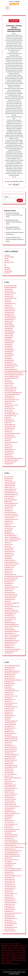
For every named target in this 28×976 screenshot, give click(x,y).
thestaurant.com (9, 874)
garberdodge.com (9, 496)
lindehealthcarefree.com (11, 673)
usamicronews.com (9, 909)
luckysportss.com (9, 906)
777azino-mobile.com (10, 387)
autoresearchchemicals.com (12, 649)
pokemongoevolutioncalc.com (13, 913)
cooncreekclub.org (9, 484)
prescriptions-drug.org (10, 514)
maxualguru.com (9, 726)
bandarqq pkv (8, 271)
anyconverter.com (9, 551)
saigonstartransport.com (11, 587)
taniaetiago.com (9, 453)
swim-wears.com (9, 498)
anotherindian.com (9, 449)
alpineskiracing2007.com (11, 624)
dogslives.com (8, 783)
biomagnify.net (8, 463)
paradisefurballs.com (10, 733)
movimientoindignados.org (12, 433)
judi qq (6, 258)
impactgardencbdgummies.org (13, 458)
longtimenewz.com (9, 904)
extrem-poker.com (9, 408)
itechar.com (7, 300)
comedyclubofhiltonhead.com (13, 851)
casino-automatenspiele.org (12, 539)
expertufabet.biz (9, 325)
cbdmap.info (8, 687)
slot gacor (7, 255)
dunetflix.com (8, 431)
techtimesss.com (9, 507)
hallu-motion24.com (10, 617)
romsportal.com (8, 925)
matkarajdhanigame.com (11, 690)
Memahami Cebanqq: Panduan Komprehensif (15, 233)
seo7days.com (8, 572)
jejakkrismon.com (9, 555)
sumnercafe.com (9, 430)
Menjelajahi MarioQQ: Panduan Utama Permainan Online (14, 222)
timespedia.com (9, 553)
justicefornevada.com (10, 760)
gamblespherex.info (10, 811)
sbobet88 (8, 955)
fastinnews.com (8, 895)
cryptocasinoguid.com (10, 369)
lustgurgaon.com (9, 710)
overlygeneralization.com (11, 754)
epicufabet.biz (8, 353)
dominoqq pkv (17, 943)
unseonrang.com (9, 772)
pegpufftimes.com (9, 485)
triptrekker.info (8, 817)
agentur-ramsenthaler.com (12, 813)
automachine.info (9, 801)
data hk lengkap (9, 257)
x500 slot (16, 948)
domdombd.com (9, 890)
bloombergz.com (9, 533)
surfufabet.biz (8, 344)
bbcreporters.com (9, 367)
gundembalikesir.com (10, 298)
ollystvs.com (7, 779)
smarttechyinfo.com (10, 722)
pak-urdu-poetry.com (10, 774)
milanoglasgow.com (10, 613)
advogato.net (8, 530)
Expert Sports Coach (19, 972)
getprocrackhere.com (10, 893)
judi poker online (9, 262)
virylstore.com (8, 508)
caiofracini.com (8, 769)
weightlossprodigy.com (11, 721)
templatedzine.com (9, 424)
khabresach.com (9, 645)
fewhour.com (8, 744)
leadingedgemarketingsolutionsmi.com (15, 371)
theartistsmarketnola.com (11, 606)
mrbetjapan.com (9, 567)
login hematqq (5, 958)
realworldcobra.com (10, 799)
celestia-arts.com (9, 487)
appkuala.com (8, 571)
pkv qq (10, 943)
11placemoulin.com (9, 715)
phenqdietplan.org (9, 428)
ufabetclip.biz (8, 323)
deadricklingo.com (9, 808)
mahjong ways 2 (11, 950)
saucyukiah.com (9, 476)
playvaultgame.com (10, 922)
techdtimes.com (8, 294)
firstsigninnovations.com (11, 494)
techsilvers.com (8, 419)
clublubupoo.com (9, 877)
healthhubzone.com (10, 303)
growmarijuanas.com (10, 751)
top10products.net (9, 676)
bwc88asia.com (8, 406)
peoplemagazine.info (10, 287)
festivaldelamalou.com (11, 492)
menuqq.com (4, 943)
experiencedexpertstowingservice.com (15, 843)
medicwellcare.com (10, 831)
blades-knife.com (9, 792)
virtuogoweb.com (9, 312)
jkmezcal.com (8, 867)
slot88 (7, 960)
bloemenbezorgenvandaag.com (13, 576)
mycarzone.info (8, 822)
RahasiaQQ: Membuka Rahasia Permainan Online (13, 228)
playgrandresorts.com (10, 923)
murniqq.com (23, 955)
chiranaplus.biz (8, 608)
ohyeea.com (7, 444)
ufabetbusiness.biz (9, 332)
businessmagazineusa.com (12, 829)
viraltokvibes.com (9, 517)
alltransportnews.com (10, 364)
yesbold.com (8, 301)
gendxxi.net (7, 818)
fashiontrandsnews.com (11, 366)
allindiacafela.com (9, 622)
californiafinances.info (10, 596)
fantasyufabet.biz (9, 326)
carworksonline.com (10, 505)
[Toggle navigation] (7, 8)
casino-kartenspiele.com (11, 537)
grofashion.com (8, 911)
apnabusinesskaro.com (11, 651)
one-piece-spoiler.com (10, 794)
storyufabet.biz (8, 351)
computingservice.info (10, 767)
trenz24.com (7, 546)
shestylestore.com (9, 929)
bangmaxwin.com (9, 588)
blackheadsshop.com (10, 845)
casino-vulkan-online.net (11, 626)
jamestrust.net (8, 544)
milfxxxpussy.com (9, 435)
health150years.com (10, 512)
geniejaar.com (8, 712)
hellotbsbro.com (8, 763)
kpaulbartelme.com (10, 849)
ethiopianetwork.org (10, 756)
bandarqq (14, 958)
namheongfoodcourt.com (11, 612)
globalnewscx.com (9, 781)
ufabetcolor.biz (8, 335)
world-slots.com (8, 694)
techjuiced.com (8, 307)
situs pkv (10, 947)
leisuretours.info (8, 762)
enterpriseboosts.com (10, 535)
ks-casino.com (8, 410)
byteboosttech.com (9, 309)
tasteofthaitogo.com (10, 580)
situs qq (6, 260)
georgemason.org (9, 667)
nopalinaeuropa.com (10, 462)
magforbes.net (8, 521)
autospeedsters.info (10, 802)
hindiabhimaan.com (10, 644)
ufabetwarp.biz (8, 321)
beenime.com (8, 858)
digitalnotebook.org (10, 724)
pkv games (16, 184)
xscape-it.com (8, 385)
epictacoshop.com (9, 592)
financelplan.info (9, 681)
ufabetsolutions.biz (9, 341)
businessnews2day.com (11, 835)
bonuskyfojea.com (9, 881)
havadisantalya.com (10, 293)
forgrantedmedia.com (10, 500)
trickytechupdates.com (11, 642)
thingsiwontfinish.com (10, 931)
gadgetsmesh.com (9, 758)
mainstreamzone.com (10, 749)
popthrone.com (8, 692)
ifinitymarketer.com (9, 899)
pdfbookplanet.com (10, 785)
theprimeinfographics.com (11, 854)
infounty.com (8, 403)
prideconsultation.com (10, 703)
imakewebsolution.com (11, 696)
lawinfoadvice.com (9, 426)
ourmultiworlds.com (10, 482)
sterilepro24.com (9, 838)
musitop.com (8, 439)
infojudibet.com (8, 685)
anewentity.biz (8, 569)
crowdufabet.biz (9, 360)
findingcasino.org (9, 797)
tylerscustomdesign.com (11, 503)
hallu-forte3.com (9, 615)
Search (6, 197)
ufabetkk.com (8, 558)
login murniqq (21, 957)
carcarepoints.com (9, 412)
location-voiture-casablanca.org (13, 847)
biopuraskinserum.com (10, 594)
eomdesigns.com (9, 815)
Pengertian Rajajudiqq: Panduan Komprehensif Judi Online (14, 215)
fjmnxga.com (8, 585)
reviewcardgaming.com (11, 842)
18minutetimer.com (9, 746)
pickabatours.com (9, 678)
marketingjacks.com (10, 638)
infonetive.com (8, 590)
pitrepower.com (8, 628)
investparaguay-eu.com (11, 405)
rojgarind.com (8, 742)
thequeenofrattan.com (10, 788)
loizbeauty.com (8, 549)
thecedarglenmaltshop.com (12, 665)
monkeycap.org (8, 523)
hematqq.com (5, 957)
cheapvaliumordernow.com (12, 856)
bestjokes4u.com (9, 708)
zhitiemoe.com (8, 446)
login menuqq (13, 957)
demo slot (10, 948)
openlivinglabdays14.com (11, 376)
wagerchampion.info (10, 804)
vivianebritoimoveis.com (11, 519)
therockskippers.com (10, 619)
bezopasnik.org (8, 583)
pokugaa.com (8, 920)
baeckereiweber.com (10, 285)
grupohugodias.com (10, 415)
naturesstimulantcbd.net (11, 460)
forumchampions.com (10, 489)
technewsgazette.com (10, 562)
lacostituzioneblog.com (11, 442)
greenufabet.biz (9, 334)
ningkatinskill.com (9, 421)
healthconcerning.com (10, 740)
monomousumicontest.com (12, 806)
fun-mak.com (8, 861)
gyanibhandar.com (9, 319)
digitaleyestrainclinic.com (11, 631)
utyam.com (7, 440)
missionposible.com (9, 633)
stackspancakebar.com (11, 610)
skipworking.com (9, 548)
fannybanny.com (9, 897)
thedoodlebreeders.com (11, 414)
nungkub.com (8, 447)
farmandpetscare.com (10, 765)
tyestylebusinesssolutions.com (12, 870)
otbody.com (7, 542)
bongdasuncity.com (10, 728)
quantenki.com (8, 827)
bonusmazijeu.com (9, 879)
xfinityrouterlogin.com (10, 637)
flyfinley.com (7, 701)
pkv (26, 947)
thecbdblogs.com (9, 647)
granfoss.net (7, 621)
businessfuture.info (9, 683)
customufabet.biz (9, 350)
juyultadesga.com (9, 398)
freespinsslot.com (9, 731)
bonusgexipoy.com (9, 884)
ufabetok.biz (8, 357)
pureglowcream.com (10, 574)
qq (5, 264)
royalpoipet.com (9, 872)
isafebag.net (8, 532)
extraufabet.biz (8, 337)
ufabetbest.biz (8, 346)
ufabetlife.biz (8, 339)
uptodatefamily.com (10, 437)
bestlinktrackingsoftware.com (12, 875)
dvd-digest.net (8, 605)
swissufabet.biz (8, 330)
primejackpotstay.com (10, 918)
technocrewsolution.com (11, 516)
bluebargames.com (10, 491)
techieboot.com (8, 296)
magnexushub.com (9, 310)
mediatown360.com (10, 629)
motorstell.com (8, 510)
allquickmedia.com (9, 560)
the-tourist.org (8, 528)
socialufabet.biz (9, 342)
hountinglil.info (8, 705)
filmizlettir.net (8, 480)
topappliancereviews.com (11, 640)
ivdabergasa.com (9, 396)
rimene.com (7, 601)
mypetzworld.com (9, 401)
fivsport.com (7, 422)
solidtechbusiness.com (10, 840)
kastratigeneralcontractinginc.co (13, 373)
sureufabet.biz (8, 348)
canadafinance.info (10, 597)
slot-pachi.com (8, 730)
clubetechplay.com (9, 888)
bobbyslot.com (8, 714)
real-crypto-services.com (11, 399)
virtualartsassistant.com (11, 852)
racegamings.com (9, 916)
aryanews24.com (9, 383)
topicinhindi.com (9, 669)
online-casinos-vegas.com (11, 635)
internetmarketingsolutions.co (12, 778)
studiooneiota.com (9, 795)
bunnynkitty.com (9, 581)
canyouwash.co (8, 291)
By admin (11, 181)
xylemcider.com (8, 451)
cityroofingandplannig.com (12, 394)
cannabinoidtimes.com (10, 737)
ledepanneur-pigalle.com (11, 603)
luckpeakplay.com (9, 907)
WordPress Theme (14, 973)
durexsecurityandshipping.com (13, 392)
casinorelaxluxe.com (10, 886)
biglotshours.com (9, 314)
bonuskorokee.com (9, 883)
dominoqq (7, 267)
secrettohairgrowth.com (11, 578)
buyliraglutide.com (9, 316)
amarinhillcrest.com (10, 526)
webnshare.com (8, 753)
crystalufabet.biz (9, 355)
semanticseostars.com (10, 747)
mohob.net (7, 719)
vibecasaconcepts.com (11, 824)
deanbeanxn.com (9, 689)
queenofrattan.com (10, 786)
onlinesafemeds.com (10, 318)
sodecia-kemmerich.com (11, 859)
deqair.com (7, 417)
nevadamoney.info (9, 599)
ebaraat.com (8, 305)
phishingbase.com (9, 915)
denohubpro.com (9, 790)
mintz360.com (8, 717)
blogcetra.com (8, 776)
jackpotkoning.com (9, 900)
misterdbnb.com (9, 865)
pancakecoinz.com (9, 699)
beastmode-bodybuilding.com (13, 680)
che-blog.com (8, 697)
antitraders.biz (8, 382)
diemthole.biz (8, 556)
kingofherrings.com (9, 565)
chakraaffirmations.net (11, 706)
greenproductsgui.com (10, 738)
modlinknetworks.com (10, 902)
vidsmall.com (8, 833)
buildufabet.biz (8, 362)
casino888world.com (10, 863)
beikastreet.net (8, 478)
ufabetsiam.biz (8, 328)
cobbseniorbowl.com (10, 389)
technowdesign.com (10, 390)
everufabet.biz (8, 358)
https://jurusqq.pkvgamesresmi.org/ (10, 963)
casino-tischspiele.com (10, 540)
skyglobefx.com (8, 810)
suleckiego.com (8, 653)
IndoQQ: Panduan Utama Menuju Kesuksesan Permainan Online (15, 239)
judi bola (21, 947)
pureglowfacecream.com (11, 564)
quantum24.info (8, 826)
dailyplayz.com (8, 891)
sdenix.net (7, 524)
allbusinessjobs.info (9, 674)
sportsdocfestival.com (10, 927)
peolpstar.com (8, 501)
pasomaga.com (8, 456)
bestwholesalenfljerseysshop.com (13, 374)
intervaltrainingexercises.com (12, 868)
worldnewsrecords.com (11, 836)
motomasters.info (9, 820)
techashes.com (8, 289)
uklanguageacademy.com (12, 671)
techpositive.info (9, 770)
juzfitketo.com (8, 455)
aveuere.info (8, 735)
